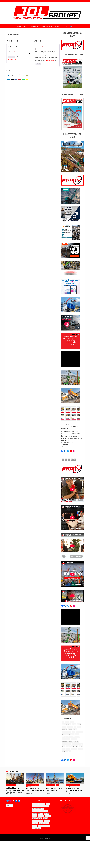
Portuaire (35, 825)
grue (66, 431)
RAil (39, 825)
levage (73, 434)
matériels (71, 438)
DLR (74, 426)
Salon (43, 825)
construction (70, 426)
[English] (72, 26)
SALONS (57, 26)
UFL (72, 748)
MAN (76, 436)
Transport (33, 0)
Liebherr (79, 434)
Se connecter (11, 56)
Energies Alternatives (40, 0)
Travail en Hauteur (27, 0)
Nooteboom (71, 440)
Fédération (46, 813)
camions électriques (74, 424)
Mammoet (73, 436)
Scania (62, 442)
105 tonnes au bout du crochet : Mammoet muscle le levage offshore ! (35, 790)
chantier (80, 424)
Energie (46, 806)
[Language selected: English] (9, 805)
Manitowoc (80, 436)
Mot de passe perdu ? (12, 59)
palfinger (76, 440)
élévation (79, 444)
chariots (63, 426)
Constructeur (47, 0)
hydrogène (64, 433)
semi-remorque (67, 442)
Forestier (35, 813)
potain (80, 440)
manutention (65, 438)
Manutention (20, 0)
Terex (75, 442)
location (64, 436)
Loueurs (34, 820)
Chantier (52, 0)
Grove (62, 431)
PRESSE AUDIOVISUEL (46, 26)
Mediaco (75, 438)
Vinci (76, 748)
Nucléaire (41, 823)
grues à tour (75, 431)
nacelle (80, 438)
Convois (41, 806)
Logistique (45, 818)
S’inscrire (38, 63)
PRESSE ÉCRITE (34, 26)
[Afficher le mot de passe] (29, 54)
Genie (75, 729)
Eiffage (78, 426)
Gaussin (70, 729)
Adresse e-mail (41, 46)
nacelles (64, 441)
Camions (68, 424)
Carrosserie (42, 803)
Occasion (47, 823)
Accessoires (35, 803)
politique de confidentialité (49, 60)
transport (65, 444)
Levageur (28, 786)
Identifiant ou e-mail (15, 46)
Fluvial (46, 811)
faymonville (65, 429)
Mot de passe (13, 51)
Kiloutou (69, 433)
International (9, 784)
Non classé (35, 823)
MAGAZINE (40, 820)
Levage (16, 0)
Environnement (36, 811)
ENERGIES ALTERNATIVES (38, 808)
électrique (75, 444)
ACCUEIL (19, 26)
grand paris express (66, 731)
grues (69, 431)
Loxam (69, 436)
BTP (62, 424)
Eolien (42, 811)
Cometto (66, 426)
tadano (72, 442)
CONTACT (65, 26)
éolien (62, 446)
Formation (40, 813)
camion (64, 424)
